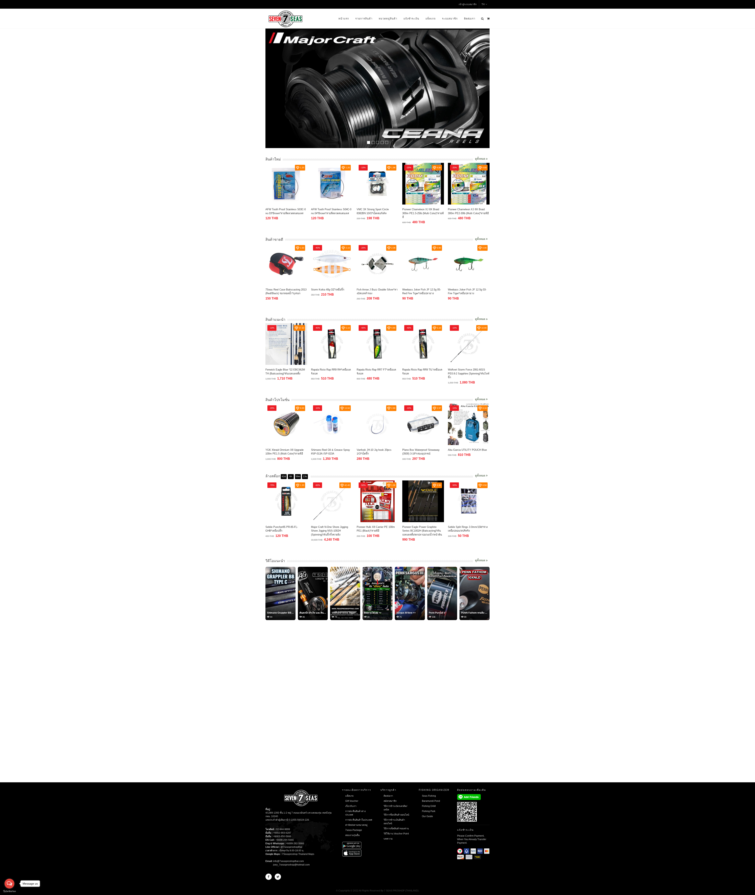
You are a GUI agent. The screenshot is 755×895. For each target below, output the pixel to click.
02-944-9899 (283, 829)
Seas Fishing (429, 796)
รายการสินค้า (363, 18)
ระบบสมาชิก (450, 18)
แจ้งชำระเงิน (411, 18)
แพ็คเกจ (430, 18)
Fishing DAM (429, 806)
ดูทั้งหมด (480, 158)
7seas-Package (353, 830)
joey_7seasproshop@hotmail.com (291, 864)
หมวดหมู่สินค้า (388, 18)
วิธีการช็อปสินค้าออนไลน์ (396, 814)
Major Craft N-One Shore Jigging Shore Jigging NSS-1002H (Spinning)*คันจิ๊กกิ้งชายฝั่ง (283, 530)
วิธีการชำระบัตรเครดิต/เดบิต (395, 808)
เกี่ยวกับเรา (350, 806)
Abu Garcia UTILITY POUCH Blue (421, 449)
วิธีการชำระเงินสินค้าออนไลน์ (394, 821)
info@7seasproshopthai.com (288, 861)
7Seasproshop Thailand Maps (298, 854)
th (483, 4)
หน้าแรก (343, 18)
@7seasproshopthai (291, 847)
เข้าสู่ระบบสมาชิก (468, 4)
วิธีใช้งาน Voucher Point (396, 833)
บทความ (388, 838)
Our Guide (427, 816)
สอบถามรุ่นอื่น (352, 835)
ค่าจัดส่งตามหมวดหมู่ (356, 825)
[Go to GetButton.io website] (9, 891)
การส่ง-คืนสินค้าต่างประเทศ (355, 813)
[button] (368, 142)
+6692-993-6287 (282, 832)
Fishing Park (428, 811)
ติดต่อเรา (469, 18)
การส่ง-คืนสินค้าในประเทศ (358, 819)
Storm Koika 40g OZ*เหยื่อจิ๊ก (282, 289)
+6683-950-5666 (282, 836)
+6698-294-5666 (285, 840)
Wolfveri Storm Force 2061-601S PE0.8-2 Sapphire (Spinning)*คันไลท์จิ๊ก (423, 373)
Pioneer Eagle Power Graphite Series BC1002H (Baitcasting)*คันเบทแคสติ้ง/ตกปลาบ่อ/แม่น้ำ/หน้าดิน (376, 530)
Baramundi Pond (431, 801)
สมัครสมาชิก (390, 801)
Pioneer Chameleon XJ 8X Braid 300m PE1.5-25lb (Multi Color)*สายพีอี (377, 213)
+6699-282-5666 (295, 843)
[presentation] (486, 89)
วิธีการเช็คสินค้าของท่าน (396, 828)
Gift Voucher (351, 801)
